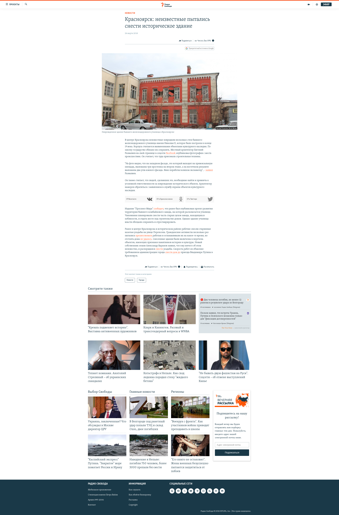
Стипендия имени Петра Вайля (103, 495)
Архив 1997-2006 (96, 500)
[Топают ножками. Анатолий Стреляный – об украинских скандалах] (114, 355)
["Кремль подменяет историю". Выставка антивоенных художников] (114, 309)
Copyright (133, 505)
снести (159, 249)
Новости (130, 13)
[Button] (185, 41)
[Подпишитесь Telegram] (197, 490)
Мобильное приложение (99, 490)
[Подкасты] (215, 490)
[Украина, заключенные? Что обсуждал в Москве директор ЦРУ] (107, 407)
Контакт (92, 505)
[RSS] (209, 490)
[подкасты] (317, 4)
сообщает (159, 209)
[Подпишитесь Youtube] (190, 490)
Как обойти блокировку (140, 495)
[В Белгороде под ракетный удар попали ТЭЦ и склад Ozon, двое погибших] (149, 407)
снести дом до (172, 252)
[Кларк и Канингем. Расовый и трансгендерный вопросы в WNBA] (169, 309)
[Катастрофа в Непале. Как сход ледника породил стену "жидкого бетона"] (169, 355)
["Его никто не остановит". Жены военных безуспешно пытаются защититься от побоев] (190, 445)
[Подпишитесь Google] (172, 490)
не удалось (146, 239)
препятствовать (144, 236)
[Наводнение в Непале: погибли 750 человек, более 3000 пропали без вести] (149, 445)
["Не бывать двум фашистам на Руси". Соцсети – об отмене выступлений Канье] (225, 355)
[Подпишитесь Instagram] (203, 490)
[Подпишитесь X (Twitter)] (184, 490)
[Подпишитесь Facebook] (178, 490)
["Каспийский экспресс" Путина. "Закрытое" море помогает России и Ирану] (107, 445)
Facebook (171, 153)
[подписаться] (222, 490)
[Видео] (309, 4)
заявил (209, 170)
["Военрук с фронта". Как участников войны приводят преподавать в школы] (190, 407)
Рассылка (133, 500)
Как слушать (134, 490)
